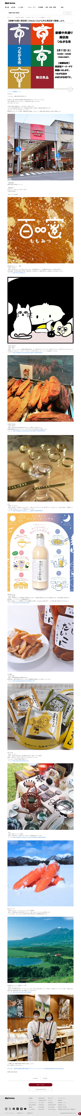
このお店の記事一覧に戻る (40, 1089)
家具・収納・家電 (51, 7)
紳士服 (13, 7)
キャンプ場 (41, 1102)
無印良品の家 (41, 1098)
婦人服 (7, 7)
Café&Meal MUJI (42, 1100)
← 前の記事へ (35, 1078)
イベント (30, 1100)
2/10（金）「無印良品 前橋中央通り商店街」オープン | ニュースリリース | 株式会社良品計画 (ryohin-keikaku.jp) (35, 1068)
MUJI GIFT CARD (52, 1104)
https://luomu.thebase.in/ (19, 272)
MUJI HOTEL (41, 1109)
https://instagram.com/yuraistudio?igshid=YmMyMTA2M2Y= (28, 352)
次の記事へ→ (46, 1078)
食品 (62, 7)
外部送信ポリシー (21, 1113)
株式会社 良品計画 (62, 1107)
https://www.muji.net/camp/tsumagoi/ (22, 992)
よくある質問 (31, 1109)
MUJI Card (50, 1102)
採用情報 (60, 1100)
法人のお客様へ (51, 1107)
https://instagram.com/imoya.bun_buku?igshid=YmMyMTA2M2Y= (29, 430)
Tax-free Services (52, 1109)
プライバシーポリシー (10, 1113)
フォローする (67, 12)
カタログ (50, 1100)
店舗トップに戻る (40, 1084)
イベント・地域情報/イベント (14, 91)
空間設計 (30, 1107)
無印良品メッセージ (62, 1102)
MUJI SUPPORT (32, 1104)
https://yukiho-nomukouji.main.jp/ (21, 602)
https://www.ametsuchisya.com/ (21, 760)
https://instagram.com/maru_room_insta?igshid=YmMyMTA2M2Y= (29, 837)
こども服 (20, 7)
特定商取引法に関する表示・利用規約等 (66, 1109)
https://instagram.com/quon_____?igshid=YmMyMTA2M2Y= (28, 510)
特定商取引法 (30, 1113)
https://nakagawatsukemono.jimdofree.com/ (24, 681)
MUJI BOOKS (41, 1107)
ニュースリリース (62, 1098)
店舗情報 (30, 1098)
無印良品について (62, 1104)
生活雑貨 (40, 7)
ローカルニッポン (32, 1102)
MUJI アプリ (50, 1098)
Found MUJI (41, 1104)
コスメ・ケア (32, 7)
